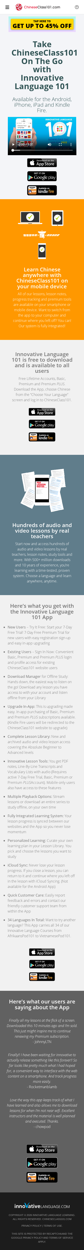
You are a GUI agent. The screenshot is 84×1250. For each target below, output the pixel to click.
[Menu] (7, 7)
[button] (77, 7)
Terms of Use (52, 1225)
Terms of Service (61, 1237)
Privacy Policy (31, 1225)
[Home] (38, 9)
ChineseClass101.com (56, 1219)
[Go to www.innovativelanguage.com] (42, 1205)
